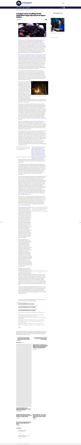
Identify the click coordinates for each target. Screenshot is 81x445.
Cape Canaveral (19, 333)
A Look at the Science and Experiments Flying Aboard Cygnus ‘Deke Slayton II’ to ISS (23, 409)
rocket (24, 333)
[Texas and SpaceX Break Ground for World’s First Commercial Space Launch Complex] (80, 222)
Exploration (28, 7)
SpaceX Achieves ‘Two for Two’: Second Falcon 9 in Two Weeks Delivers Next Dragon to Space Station (39, 416)
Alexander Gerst (38, 331)
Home (17, 7)
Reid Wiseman (21, 331)
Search (64, 15)
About (20, 7)
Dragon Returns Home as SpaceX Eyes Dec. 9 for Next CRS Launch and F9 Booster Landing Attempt (23, 415)
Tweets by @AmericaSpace (54, 37)
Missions (17, 302)
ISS (20, 302)
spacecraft (19, 332)
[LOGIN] (64, 8)
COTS (23, 302)
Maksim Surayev (26, 331)
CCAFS (23, 332)
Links (24, 7)
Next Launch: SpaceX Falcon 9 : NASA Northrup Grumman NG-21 (24, 9)
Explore (18, 334)
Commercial (35, 333)
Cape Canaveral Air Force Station (30, 332)
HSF (42, 331)
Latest (63, 3)
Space (21, 334)
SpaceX (39, 333)
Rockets (30, 333)
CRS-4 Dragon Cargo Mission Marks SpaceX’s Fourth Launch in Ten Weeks (30, 323)
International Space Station (42, 332)
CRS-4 (25, 302)
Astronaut (43, 333)
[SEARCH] (62, 8)
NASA (29, 334)
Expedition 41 (32, 331)
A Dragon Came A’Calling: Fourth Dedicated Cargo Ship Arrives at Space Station (31, 319)
